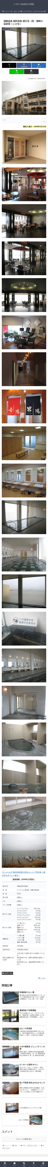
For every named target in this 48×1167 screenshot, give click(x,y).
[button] (31, 71)
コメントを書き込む (24, 1139)
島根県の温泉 (8, 973)
